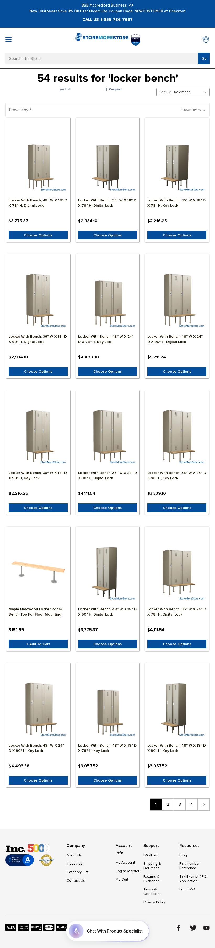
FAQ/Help (151, 855)
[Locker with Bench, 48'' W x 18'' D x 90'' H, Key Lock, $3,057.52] (176, 708)
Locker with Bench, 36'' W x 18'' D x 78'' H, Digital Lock (107, 203)
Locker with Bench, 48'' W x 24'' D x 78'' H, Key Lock (105, 339)
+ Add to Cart (38, 644)
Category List (77, 872)
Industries (74, 863)
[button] (107, 110)
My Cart (122, 879)
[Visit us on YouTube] (206, 928)
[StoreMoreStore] (101, 40)
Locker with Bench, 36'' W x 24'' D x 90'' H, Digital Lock (107, 475)
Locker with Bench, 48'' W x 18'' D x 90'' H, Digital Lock (107, 612)
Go (204, 58)
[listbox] (191, 92)
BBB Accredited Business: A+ (108, 5)
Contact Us (76, 880)
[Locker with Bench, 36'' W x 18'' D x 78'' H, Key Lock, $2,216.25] (176, 163)
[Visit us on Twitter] (193, 928)
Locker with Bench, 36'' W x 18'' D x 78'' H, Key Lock (176, 203)
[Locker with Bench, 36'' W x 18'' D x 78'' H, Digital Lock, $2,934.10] (107, 163)
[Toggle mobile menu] (8, 39)
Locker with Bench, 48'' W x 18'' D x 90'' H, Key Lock (176, 748)
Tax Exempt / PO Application (193, 878)
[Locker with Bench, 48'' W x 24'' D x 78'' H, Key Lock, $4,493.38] (107, 299)
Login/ (121, 871)
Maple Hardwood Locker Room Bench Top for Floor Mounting (35, 612)
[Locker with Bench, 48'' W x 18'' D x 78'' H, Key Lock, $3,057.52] (107, 708)
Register (132, 871)
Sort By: (165, 92)
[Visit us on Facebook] (178, 928)
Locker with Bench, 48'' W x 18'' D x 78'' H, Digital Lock (38, 203)
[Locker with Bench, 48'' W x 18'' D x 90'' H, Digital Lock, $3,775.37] (107, 572)
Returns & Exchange (151, 878)
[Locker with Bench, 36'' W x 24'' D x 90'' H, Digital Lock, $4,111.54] (107, 435)
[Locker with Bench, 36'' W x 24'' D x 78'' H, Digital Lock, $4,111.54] (176, 572)
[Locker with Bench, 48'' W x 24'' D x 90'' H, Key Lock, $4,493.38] (38, 708)
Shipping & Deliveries (152, 865)
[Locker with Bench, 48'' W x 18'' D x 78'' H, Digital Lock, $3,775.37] (38, 163)
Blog (183, 855)
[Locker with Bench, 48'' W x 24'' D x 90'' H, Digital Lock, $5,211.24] (176, 299)
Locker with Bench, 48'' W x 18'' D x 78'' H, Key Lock (107, 748)
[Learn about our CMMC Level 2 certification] (135, 40)
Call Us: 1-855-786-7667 (108, 19)
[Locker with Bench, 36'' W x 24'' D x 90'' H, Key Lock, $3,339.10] (176, 435)
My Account (125, 862)
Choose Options (38, 235)
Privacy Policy (154, 902)
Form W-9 (187, 889)
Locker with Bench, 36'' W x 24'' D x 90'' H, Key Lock (176, 475)
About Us (74, 855)
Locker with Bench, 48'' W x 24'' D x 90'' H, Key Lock (36, 748)
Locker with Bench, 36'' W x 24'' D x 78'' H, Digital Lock (176, 612)
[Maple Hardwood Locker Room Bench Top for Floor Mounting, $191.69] (38, 572)
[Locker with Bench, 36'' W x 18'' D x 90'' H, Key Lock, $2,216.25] (38, 435)
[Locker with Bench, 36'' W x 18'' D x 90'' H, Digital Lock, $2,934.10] (38, 299)
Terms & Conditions (152, 891)
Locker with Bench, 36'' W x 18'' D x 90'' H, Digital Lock (38, 339)
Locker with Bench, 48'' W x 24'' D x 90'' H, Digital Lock (175, 339)
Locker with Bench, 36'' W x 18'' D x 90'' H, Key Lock (38, 475)
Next (203, 804)
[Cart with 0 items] (206, 40)
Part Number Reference (189, 865)
